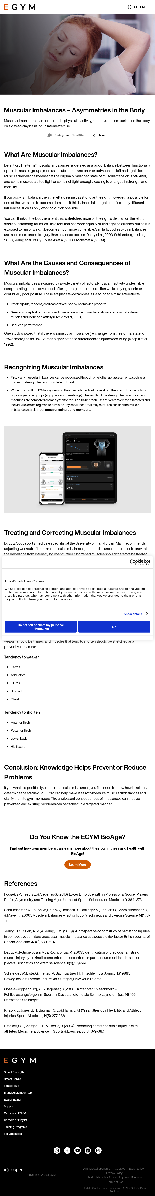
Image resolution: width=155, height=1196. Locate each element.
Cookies (120, 1169)
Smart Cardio (12, 1079)
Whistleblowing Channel (97, 1169)
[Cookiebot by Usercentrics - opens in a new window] (132, 562)
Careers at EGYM (15, 1113)
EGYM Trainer (12, 1099)
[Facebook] (67, 1150)
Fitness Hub (11, 1086)
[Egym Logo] (20, 1059)
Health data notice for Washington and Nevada (114, 1177)
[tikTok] (98, 1150)
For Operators (13, 1134)
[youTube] (77, 1150)
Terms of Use (115, 1182)
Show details (133, 613)
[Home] (19, 7)
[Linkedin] (88, 1150)
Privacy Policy (114, 1173)
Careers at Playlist (15, 1120)
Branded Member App (18, 1092)
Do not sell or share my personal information (41, 626)
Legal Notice (136, 1169)
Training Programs (15, 1127)
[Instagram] (57, 1150)
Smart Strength (14, 1072)
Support (9, 1106)
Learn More (77, 864)
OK (114, 626)
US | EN (139, 7)
